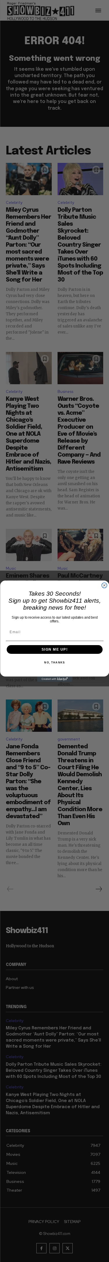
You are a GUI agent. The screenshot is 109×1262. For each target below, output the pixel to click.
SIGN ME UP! (54, 649)
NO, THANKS (54, 662)
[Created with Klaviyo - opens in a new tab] (54, 679)
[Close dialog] (104, 585)
